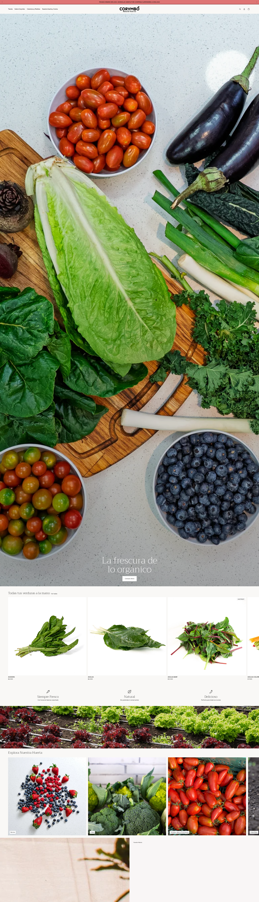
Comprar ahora (129, 579)
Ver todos (54, 594)
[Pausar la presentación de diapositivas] (126, 746)
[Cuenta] (244, 9)
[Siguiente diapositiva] (248, 638)
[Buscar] (240, 9)
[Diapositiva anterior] (2, 727)
